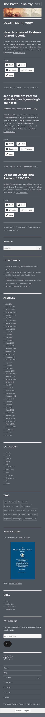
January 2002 (10, 416)
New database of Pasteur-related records (22, 34)
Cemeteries (9, 510)
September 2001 (11, 427)
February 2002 (10, 413)
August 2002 (10, 399)
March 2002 (10, 410)
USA (19, 87)
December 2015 (11, 315)
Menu (37, 4)
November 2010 (11, 321)
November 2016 (11, 312)
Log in (8, 601)
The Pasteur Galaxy (18, 4)
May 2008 (9, 337)
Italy (7, 464)
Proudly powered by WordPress (29, 704)
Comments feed (11, 607)
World (8, 484)
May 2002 (9, 404)
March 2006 (10, 343)
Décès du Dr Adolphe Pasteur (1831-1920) (19, 176)
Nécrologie (33, 227)
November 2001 (11, 421)
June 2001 (9, 435)
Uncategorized (10, 478)
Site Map (7, 687)
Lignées (7, 519)
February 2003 (10, 390)
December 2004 (11, 357)
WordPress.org (10, 609)
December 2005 (11, 349)
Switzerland (22, 227)
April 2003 (9, 388)
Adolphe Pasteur (9, 184)
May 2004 (9, 368)
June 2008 (9, 335)
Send (7, 644)
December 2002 (11, 396)
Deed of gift (20, 510)
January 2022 (10, 307)
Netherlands (10, 470)
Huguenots (32, 514)
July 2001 (9, 432)
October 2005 (10, 351)
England (8, 458)
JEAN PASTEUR (9, 115)
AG (5, 502)
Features (7, 678)
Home (6, 668)
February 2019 (10, 309)
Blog (5, 673)
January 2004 (10, 371)
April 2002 (9, 407)
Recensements (30, 519)
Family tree (8, 683)
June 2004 (9, 365)
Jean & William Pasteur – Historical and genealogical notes (22, 99)
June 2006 (9, 340)
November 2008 (11, 326)
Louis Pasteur (10, 467)
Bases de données (11, 506)
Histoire (22, 514)
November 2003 (11, 374)
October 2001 (10, 424)
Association (22, 502)
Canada (8, 453)
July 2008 (9, 332)
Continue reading (19, 52)
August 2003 (10, 382)
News (7, 472)
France (8, 461)
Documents (32, 510)
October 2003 (10, 377)
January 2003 (10, 393)
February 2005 (10, 354)
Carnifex (8, 456)
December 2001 (11, 418)
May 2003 (9, 385)
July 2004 (9, 363)
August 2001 (10, 429)
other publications (15, 583)
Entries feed (10, 604)
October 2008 (10, 329)
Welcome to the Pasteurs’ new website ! (19, 286)
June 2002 (9, 402)
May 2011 (9, 318)
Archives (12, 502)
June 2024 (9, 304)
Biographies (26, 506)
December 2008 (11, 323)
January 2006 (10, 346)
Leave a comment (30, 87)
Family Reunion (10, 514)
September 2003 (11, 379)
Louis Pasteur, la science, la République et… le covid (23, 272)
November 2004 (11, 360)
